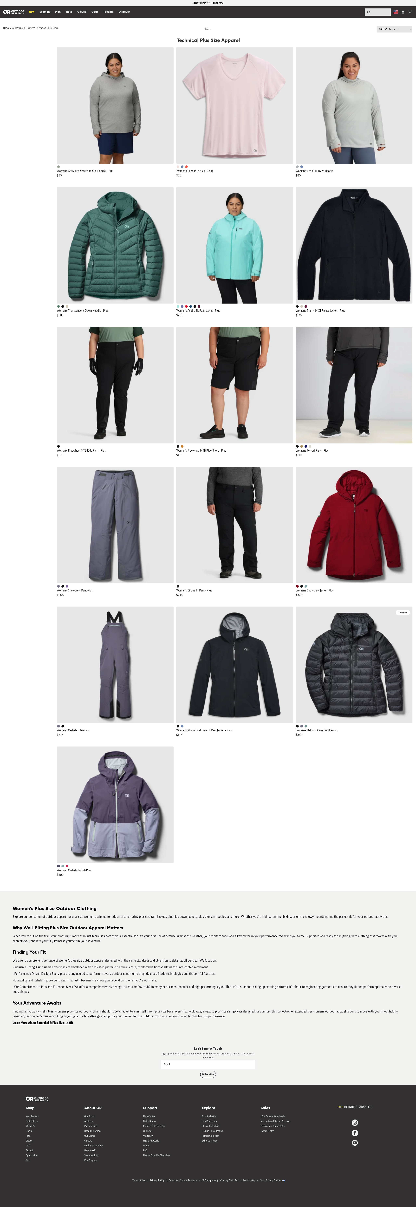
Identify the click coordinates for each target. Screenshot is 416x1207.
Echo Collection (209, 1141)
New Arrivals (32, 1116)
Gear (28, 1146)
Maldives (178, 306)
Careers (88, 1141)
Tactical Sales (267, 1131)
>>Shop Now (217, 3)
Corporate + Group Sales (273, 1126)
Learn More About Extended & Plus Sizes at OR (43, 1023)
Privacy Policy (157, 1180)
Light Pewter (310, 446)
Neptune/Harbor (306, 586)
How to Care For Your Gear (156, 1155)
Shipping (147, 1131)
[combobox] (378, 12)
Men (58, 12)
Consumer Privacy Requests (183, 1180)
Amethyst (67, 586)
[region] (208, 3)
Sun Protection (209, 1121)
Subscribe (208, 1074)
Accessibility (249, 1180)
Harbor (190, 306)
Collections (17, 28)
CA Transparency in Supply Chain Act (220, 1180)
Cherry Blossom (178, 166)
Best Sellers (32, 1121)
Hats (28, 1136)
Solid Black (62, 726)
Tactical (29, 1150)
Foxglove (67, 866)
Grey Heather (58, 166)
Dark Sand (301, 446)
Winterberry (199, 306)
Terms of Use (139, 1180)
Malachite (58, 306)
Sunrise (186, 166)
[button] (409, 12)
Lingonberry (186, 306)
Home (6, 28)
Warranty (148, 1136)
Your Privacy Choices (270, 1180)
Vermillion (297, 586)
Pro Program (90, 1160)
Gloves (29, 1141)
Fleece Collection (210, 1126)
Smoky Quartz (58, 586)
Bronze (182, 446)
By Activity (31, 1155)
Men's (29, 1131)
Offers (146, 1146)
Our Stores (89, 1136)
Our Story (89, 1116)
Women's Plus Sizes (48, 28)
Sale (28, 1160)
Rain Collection (209, 1116)
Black (62, 306)
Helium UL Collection (212, 1131)
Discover (124, 12)
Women (45, 12)
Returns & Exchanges (154, 1126)
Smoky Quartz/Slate (58, 866)
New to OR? (90, 1150)
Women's (30, 1126)
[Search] (359, 12)
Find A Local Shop (93, 1146)
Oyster (67, 306)
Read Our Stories (92, 1131)
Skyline (182, 166)
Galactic (182, 306)
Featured (30, 28)
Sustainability (91, 1155)
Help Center (149, 1116)
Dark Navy (306, 446)
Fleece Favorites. (202, 3)
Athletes (88, 1121)
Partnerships (90, 1126)
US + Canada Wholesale (273, 1116)
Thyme (306, 726)
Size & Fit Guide (151, 1141)
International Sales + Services (276, 1121)
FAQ (145, 1150)
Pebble (297, 166)
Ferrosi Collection (210, 1136)
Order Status (149, 1121)
